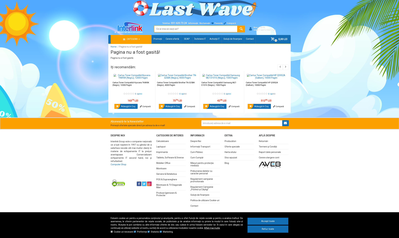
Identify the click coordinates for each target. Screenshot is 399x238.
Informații (193, 23)
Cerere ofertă (172, 39)
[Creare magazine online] (270, 164)
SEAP (187, 39)
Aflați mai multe (212, 228)
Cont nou (271, 30)
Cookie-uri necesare (123, 232)
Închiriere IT (200, 39)
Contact (250, 39)
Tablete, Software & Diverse (170, 157)
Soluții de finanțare (233, 39)
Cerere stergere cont (269, 157)
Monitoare (161, 168)
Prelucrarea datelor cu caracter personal (201, 172)
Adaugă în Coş (128, 106)
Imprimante (162, 152)
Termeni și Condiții (268, 146)
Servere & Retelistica (166, 174)
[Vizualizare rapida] (148, 76)
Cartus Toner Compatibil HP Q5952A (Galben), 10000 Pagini (262, 83)
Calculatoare (162, 141)
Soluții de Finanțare (199, 195)
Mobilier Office (163, 163)
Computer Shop (118, 164)
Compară (146, 106)
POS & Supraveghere (166, 179)
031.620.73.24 (179, 23)
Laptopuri (161, 146)
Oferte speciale (232, 146)
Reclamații (205, 23)
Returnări (263, 141)
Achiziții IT (215, 39)
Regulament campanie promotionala (201, 180)
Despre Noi (195, 141)
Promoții (158, 39)
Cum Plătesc (196, 152)
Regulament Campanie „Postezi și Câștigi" (201, 188)
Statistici (155, 232)
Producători (230, 141)
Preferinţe (142, 232)
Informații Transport (200, 146)
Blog (227, 163)
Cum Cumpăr (197, 157)
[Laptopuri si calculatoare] (130, 176)
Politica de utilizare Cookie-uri (204, 200)
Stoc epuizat (231, 157)
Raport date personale (270, 152)
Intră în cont (259, 30)
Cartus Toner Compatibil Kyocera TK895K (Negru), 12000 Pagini (131, 83)
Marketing (168, 232)
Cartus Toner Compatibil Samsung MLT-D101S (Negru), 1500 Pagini (218, 83)
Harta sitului (230, 152)
